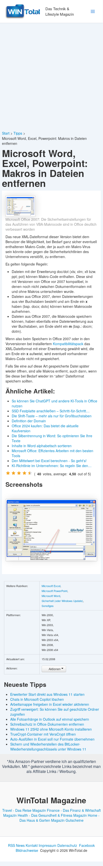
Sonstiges (48, 606)
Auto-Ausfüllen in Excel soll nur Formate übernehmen (52, 739)
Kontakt (32, 845)
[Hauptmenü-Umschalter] (93, 11)
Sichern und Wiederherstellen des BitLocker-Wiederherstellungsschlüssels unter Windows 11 (48, 747)
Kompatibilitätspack (68, 343)
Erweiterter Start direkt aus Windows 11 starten (47, 694)
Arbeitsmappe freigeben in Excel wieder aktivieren (49, 704)
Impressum (47, 845)
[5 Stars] (29, 473)
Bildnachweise (27, 850)
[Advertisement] (51, 77)
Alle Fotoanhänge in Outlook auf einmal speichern (49, 719)
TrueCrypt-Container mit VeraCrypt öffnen (43, 734)
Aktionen (54, 669)
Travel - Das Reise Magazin (24, 810)
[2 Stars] (13, 473)
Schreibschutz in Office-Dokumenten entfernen (47, 724)
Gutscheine (75, 820)
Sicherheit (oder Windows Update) (62, 601)
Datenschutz (67, 845)
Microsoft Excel (51, 586)
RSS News (16, 845)
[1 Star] (7, 473)
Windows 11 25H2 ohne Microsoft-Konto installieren (51, 729)
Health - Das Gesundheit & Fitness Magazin (52, 815)
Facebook (87, 845)
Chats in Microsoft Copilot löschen (37, 699)
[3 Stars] (18, 473)
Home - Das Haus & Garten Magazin (59, 818)
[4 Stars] (24, 473)
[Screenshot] (51, 530)
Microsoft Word (51, 596)
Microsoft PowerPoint (54, 591)
